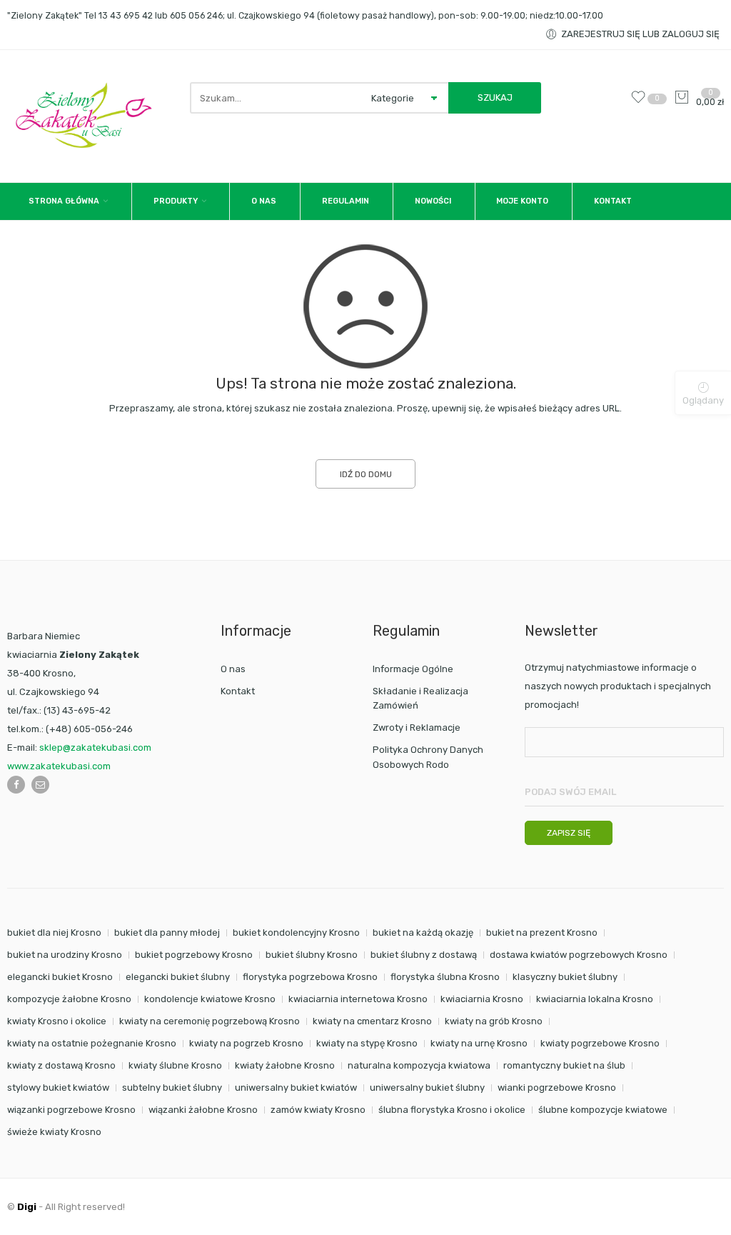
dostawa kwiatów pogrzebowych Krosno (578, 954)
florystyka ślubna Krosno (445, 976)
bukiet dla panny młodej (167, 932)
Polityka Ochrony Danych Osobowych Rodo (428, 757)
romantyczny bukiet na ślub (564, 1065)
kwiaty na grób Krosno (494, 1021)
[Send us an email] (40, 785)
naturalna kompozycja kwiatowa (419, 1065)
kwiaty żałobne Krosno (285, 1065)
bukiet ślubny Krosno (312, 954)
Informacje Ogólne (413, 669)
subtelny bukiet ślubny (172, 1087)
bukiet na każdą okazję (423, 932)
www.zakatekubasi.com (59, 766)
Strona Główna (64, 201)
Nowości (433, 201)
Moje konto (522, 201)
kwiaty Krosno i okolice (56, 1021)
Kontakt (613, 201)
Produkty (175, 201)
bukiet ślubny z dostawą (423, 954)
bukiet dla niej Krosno (54, 932)
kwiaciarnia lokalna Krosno (594, 999)
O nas (263, 201)
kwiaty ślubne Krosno (175, 1065)
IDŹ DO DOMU (366, 474)
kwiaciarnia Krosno (481, 999)
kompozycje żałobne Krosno (69, 999)
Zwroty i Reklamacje (416, 727)
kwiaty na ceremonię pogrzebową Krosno (209, 1021)
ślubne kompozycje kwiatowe (602, 1109)
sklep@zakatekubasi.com (95, 747)
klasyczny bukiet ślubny (565, 976)
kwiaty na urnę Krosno (479, 1043)
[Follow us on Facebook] (16, 785)
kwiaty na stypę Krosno (367, 1043)
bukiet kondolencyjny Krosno (296, 932)
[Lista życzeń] (641, 101)
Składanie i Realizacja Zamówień (420, 698)
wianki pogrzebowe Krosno (557, 1087)
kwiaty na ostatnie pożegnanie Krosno (91, 1043)
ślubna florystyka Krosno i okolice (451, 1109)
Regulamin (345, 201)
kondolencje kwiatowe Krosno (210, 999)
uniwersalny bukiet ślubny (427, 1087)
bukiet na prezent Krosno (542, 932)
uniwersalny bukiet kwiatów (296, 1087)
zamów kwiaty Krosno (318, 1109)
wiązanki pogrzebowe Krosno (71, 1109)
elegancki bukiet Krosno (60, 976)
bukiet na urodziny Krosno (64, 954)
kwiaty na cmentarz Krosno (372, 1021)
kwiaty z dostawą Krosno (61, 1065)
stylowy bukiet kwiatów (58, 1087)
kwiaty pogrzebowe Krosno (600, 1043)
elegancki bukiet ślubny (178, 976)
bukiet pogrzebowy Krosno (194, 954)
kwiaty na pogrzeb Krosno (246, 1043)
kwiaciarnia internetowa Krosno (358, 999)
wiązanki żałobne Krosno (203, 1109)
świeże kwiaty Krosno (54, 1131)
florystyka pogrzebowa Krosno (310, 976)
